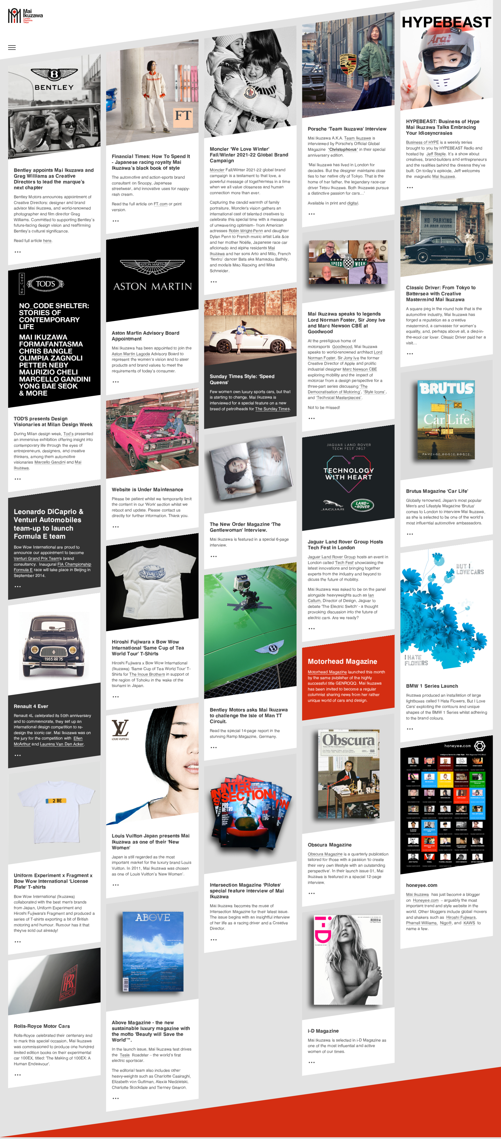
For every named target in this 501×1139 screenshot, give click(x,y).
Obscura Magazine (325, 854)
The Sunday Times (272, 409)
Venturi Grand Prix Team (36, 558)
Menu (12, 47)
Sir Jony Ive (348, 358)
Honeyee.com (426, 900)
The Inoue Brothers (147, 674)
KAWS (469, 923)
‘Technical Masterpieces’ (339, 398)
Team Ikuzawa (357, 138)
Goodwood (342, 347)
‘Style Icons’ (374, 392)
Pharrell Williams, (422, 923)
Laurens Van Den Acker (62, 744)
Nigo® (446, 923)
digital (352, 203)
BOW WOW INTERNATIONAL (29, 15)
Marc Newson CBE (360, 369)
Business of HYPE (422, 143)
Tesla (125, 1055)
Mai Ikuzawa (443, 177)
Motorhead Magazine (327, 672)
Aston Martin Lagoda (131, 354)
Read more (17, 251)
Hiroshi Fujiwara (461, 917)
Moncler (217, 170)
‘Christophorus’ (343, 150)
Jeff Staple (436, 154)
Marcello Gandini (50, 462)
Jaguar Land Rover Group (332, 557)
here (47, 241)
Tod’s (68, 434)
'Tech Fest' (344, 563)
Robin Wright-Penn (246, 231)
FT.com (161, 204)
